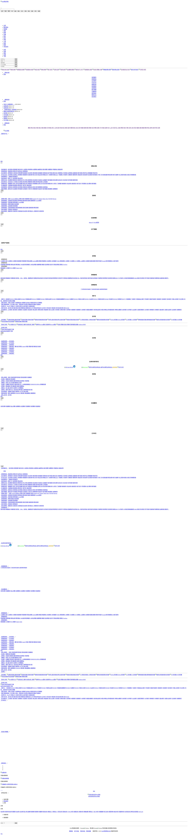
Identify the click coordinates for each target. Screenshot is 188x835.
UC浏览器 (134, 319)
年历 (144, 69)
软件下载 (15, 183)
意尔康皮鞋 (13, 386)
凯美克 (13, 391)
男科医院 (20, 188)
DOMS (32, 384)
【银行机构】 (4, 302)
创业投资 (69, 183)
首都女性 (76, 811)
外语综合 (40, 180)
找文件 (51, 264)
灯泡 (48, 127)
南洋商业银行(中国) (99, 309)
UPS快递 (125, 278)
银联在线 (28, 308)
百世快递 (50, 278)
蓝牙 (69, 127)
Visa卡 (8, 306)
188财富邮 (53, 261)
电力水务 (35, 174)
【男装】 (3, 380)
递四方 (167, 278)
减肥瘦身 (55, 188)
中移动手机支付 (37, 308)
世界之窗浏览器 (61, 319)
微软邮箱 (62, 261)
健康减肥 (86, 811)
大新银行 (83, 309)
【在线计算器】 (5, 731)
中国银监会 (18, 302)
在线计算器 (66, 324)
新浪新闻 (15, 200)
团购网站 (25, 171)
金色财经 (114, 367)
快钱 (19, 308)
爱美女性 (65, 811)
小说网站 (25, 169)
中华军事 (6, 115)
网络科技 (94, 84)
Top (1, 833)
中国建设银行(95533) (30, 299)
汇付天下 (44, 308)
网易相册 (3, 268)
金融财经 (75, 173)
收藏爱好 (50, 169)
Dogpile (34, 198)
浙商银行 (164, 299)
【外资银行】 (4, 309)
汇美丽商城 (26, 389)
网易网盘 (8, 264)
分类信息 (15, 173)
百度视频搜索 (11, 207)
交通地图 (10, 185)
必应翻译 (23, 406)
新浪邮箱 (18, 261)
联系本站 (82, 831)
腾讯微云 (18, 264)
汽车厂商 (100, 174)
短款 (87, 127)
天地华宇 (60, 278)
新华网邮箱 (109, 261)
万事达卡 (12, 306)
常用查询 (10, 173)
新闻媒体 (94, 86)
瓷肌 (7, 389)
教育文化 (94, 95)
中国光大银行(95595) (83, 299)
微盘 (43, 264)
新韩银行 (152, 309)
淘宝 (38, 69)
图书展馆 (50, 180)
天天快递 (45, 278)
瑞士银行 (35, 309)
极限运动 (30, 187)
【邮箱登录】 (4, 613)
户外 (100, 127)
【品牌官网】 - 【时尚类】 (7, 341)
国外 (118, 69)
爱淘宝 (19, 377)
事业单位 (20, 178)
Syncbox (65, 264)
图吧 (29, 200)
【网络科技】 (4, 183)
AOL (37, 198)
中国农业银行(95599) (50, 299)
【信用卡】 (3, 306)
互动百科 (25, 211)
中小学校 (25, 180)
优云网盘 (46, 264)
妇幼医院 (15, 188)
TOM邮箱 (71, 261)
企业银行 (134, 309)
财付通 (13, 308)
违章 (90, 69)
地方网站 (25, 181)
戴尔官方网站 (18, 346)
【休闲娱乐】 (4, 169)
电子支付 (79, 183)
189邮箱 (87, 261)
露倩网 (33, 811)
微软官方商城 (37, 346)
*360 (5, 56)
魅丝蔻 (20, 389)
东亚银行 (25, 309)
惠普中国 (31, 346)
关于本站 (76, 831)
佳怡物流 (110, 278)
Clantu (17, 268)
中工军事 (6, 120)
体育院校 (15, 187)
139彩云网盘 (33, 264)
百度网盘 (3, 264)
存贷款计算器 (11, 301)
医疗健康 (94, 89)
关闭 (2, 190)
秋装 (103, 127)
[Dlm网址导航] (5, 1)
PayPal (67, 308)
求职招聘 (20, 173)
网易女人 (55, 811)
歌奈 (9, 393)
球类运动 (25, 187)
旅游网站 (15, 185)
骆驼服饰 (8, 386)
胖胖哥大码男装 (20, 380)
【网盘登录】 (4, 616)
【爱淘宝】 (3, 763)
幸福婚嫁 (101, 811)
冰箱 (140, 127)
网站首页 (6, 801)
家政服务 (25, 173)
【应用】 (3, 671)
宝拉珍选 (16, 389)
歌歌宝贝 (16, 382)
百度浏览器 (30, 319)
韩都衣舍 (8, 379)
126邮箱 (3, 261)
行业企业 (94, 82)
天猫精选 (29, 377)
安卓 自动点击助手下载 (7, 331)
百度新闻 (10, 200)
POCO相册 (13, 268)
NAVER (50, 198)
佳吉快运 (75, 278)
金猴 (18, 386)
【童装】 (3, 382)
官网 (64, 69)
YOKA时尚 (70, 811)
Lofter (20, 268)
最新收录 (6, 99)
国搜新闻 (33, 200)
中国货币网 (33, 302)
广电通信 (60, 174)
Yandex (40, 198)
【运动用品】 (4, 391)
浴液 (58, 127)
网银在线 (23, 308)
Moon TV (91, 222)
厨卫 (63, 127)
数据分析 (50, 183)
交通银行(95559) (73, 299)
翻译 (73, 69)
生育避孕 (25, 188)
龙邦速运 (95, 278)
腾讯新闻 (25, 200)
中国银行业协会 (25, 302)
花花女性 (60, 811)
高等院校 (30, 180)
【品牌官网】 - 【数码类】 (7, 346)
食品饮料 (80, 174)
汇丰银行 (10, 309)
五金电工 (15, 174)
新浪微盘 (27, 264)
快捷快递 (157, 278)
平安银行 (147, 299)
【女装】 (3, 379)
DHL (21, 278)
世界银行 (68, 309)
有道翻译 (8, 406)
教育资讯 (15, 180)
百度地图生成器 (74, 324)
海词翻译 (33, 406)
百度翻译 (28, 406)
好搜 (23, 198)
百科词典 (55, 180)
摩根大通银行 (118, 309)
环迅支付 (49, 308)
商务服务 (95, 174)
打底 (114, 127)
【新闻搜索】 (4, 200)
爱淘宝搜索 (24, 377)
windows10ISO (82, 324)
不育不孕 (30, 188)
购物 (44, 69)
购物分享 (15, 171)
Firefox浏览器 (121, 319)
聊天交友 (55, 173)
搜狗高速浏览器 (150, 319)
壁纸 (29, 127)
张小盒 (7, 388)
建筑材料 (75, 174)
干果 (127, 127)
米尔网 (5, 113)
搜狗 (5, 53)
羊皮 (61, 127)
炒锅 (153, 127)
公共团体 (45, 181)
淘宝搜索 (16, 204)
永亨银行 (129, 309)
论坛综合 (10, 181)
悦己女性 (106, 811)
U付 (32, 308)
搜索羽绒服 (11, 204)
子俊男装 (26, 380)
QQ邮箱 (14, 261)
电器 (137, 127)
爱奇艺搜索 (25, 207)
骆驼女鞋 (16, 384)
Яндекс (54, 198)
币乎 (122, 367)
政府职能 (15, 178)
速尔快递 (90, 278)
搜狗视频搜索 (18, 207)
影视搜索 (15, 205)
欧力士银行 (52, 309)
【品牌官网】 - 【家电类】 (7, 344)
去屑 (106, 127)
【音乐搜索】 (4, 209)
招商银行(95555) (10, 299)
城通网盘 (39, 264)
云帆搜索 (10, 205)
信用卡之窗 (22, 306)
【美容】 (3, 389)
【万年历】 (3, 700)
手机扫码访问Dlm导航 (94, 796)
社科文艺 (60, 180)
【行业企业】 (4, 174)
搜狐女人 (50, 811)
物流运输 (110, 174)
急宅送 (18, 278)
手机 (156, 127)
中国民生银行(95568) (103, 299)
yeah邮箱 (82, 261)
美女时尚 (116, 811)
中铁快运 (65, 278)
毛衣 (93, 127)
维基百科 (10, 211)
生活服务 (94, 80)
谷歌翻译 (18, 406)
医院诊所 (10, 188)
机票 (109, 69)
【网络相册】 (4, 620)
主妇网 (21, 811)
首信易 (53, 308)
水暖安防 (70, 174)
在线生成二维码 (30, 324)
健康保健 (35, 188)
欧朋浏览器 (44, 319)
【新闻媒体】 (4, 176)
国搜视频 (31, 207)
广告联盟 (59, 183)
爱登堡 (11, 380)
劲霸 (14, 380)
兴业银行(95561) (93, 299)
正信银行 (174, 309)
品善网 (29, 811)
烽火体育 (26, 391)
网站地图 (88, 831)
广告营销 (50, 174)
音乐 (137, 69)
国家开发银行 (153, 299)
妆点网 (2, 811)
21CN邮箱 (77, 261)
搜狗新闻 (20, 200)
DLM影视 (96, 222)
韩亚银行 (46, 309)
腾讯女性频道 (134, 811)
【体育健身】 (4, 187)
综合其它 (94, 96)
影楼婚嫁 (90, 173)
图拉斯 (22, 393)
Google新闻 (38, 200)
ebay (47, 198)
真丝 (34, 127)
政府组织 (94, 93)
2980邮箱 (48, 261)
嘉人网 (25, 811)
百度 (5, 51)
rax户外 (21, 391)
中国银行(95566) (40, 299)
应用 (57, 69)
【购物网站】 (4, 171)
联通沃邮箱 (92, 261)
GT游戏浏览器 (91, 319)
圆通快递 (30, 278)
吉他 (79, 127)
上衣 (111, 127)
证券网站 (70, 173)
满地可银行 (63, 309)
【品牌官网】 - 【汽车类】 (7, 343)
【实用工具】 (4, 327)
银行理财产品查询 (36, 304)
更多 (5, 74)
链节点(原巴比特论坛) (106, 367)
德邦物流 (55, 278)
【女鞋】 (3, 384)
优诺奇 (7, 380)
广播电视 (10, 176)
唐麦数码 (33, 393)
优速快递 (152, 278)
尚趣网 (40, 811)
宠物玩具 (45, 173)
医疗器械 (45, 188)
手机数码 (84, 183)
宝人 (20, 384)
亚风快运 (85, 278)
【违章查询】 (4, 566)
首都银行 (179, 309)
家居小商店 (127, 174)
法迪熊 (15, 388)
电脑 (82, 127)
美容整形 (50, 188)
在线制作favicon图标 (50, 324)
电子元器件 (116, 174)
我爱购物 (111, 811)
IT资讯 (54, 183)
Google (12, 198)
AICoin (71, 367)
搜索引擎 (35, 181)
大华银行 (147, 309)
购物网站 (94, 79)
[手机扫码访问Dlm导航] (94, 794)
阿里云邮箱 (29, 261)
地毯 (42, 127)
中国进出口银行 (140, 299)
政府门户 (10, 178)
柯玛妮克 (11, 384)
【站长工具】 (4, 324)
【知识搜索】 (4, 211)
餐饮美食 (35, 173)
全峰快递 (162, 278)
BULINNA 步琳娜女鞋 (40, 384)
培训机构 (35, 180)
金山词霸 (13, 406)
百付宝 (57, 308)
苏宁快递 (147, 278)
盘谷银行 (162, 309)
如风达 (26, 278)
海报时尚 (81, 811)
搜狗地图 (15, 202)
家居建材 (40, 173)
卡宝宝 (17, 306)
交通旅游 (94, 91)
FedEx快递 (137, 278)
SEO (15, 324)
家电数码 (20, 174)
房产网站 (50, 173)
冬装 (124, 127)
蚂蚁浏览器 (76, 319)
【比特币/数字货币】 (6, 543)
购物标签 (6, 123)
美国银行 (73, 309)
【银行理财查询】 (5, 304)
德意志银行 (41, 309)
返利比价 (20, 171)
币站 (128, 69)
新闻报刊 (15, 176)
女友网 (17, 811)
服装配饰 (25, 174)
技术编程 (20, 183)
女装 (119, 127)
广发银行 (133, 299)
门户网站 (15, 181)
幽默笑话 (40, 169)
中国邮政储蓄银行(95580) (62, 299)
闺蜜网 (14, 811)
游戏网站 (30, 169)
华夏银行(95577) (121, 299)
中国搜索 (27, 198)
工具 (55, 127)
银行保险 (80, 173)
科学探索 (70, 180)
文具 (130, 127)
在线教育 (10, 180)
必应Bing (16, 198)
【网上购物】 (4, 377)
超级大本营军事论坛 (9, 111)
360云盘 (23, 264)
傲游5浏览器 (166, 319)
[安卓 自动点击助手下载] (7, 329)
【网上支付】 (4, 395)
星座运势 (60, 169)
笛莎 (20, 382)
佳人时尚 (96, 811)
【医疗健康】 (4, 188)
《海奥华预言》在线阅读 (10, 109)
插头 (40, 127)
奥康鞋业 (21, 386)
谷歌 (5, 55)
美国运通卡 (32, 306)
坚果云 (61, 264)
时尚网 (6, 811)
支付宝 (9, 308)
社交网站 (20, 181)
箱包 (50, 127)
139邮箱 (67, 261)
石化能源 (90, 174)
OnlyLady (140, 811)
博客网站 (30, 181)
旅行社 (24, 185)
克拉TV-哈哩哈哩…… (9, 104)
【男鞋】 (3, 386)
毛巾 (108, 127)
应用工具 (40, 183)
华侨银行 (57, 309)
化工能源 (121, 174)
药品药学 (40, 188)
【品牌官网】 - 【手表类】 (7, 351)
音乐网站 (10, 169)
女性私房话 (128, 811)
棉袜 (145, 127)
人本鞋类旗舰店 (26, 384)
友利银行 (124, 309)
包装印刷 (30, 174)
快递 (32, 69)
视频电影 (15, 169)
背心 (116, 127)
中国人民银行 (175, 299)
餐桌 (45, 127)
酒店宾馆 (29, 185)
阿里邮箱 (23, 261)
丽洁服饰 (13, 379)
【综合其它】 (4, 181)
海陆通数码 (27, 393)
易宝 (17, 308)
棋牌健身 (40, 187)
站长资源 (45, 183)
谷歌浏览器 (17, 319)
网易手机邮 (98, 261)
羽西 (9, 389)
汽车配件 (65, 174)
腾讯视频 (36, 207)
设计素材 (89, 183)
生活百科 (30, 173)
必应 (5, 49)
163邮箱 (10, 261)
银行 (51, 69)
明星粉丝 (55, 169)
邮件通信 (94, 183)
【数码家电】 (4, 393)
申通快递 (13, 278)
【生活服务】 (4, 173)
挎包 (148, 127)
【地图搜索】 (4, 202)
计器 (100, 69)
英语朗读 (38, 406)
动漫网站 (35, 169)
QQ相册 (8, 268)
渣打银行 (15, 309)
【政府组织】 (4, 178)
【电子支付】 (4, 308)
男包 (32, 127)
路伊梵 (17, 391)
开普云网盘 (56, 264)
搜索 (16, 59)
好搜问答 (41, 211)
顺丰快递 (3, 278)
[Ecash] (77, 367)
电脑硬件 (10, 183)
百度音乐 (10, 209)
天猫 (12, 377)
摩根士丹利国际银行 (109, 309)
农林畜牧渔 (133, 174)
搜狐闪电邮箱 (42, 261)
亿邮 (6, 261)
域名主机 (25, 183)
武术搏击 (20, 187)
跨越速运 (8, 278)
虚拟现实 (74, 183)
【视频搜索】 (4, 207)
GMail (58, 261)
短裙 (85, 127)
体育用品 (45, 187)
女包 (77, 127)
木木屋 (12, 382)
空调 (159, 127)
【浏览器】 (3, 319)
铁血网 (5, 116)
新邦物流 (105, 278)
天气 (81, 69)
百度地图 (10, 202)
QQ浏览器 (179, 319)
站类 (7, 69)
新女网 (10, 811)
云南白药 (6, 106)
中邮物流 (100, 278)
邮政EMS (115, 278)
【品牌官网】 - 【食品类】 (7, 348)
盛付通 (61, 308)
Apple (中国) (25, 346)
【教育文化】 (4, 180)
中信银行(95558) (113, 299)
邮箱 (23, 69)
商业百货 (40, 174)
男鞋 (95, 127)
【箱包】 (3, 388)
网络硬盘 (35, 183)
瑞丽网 (36, 811)
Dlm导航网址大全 (106, 831)
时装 (37, 127)
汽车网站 (65, 173)
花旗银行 (20, 309)
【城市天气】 (4, 133)
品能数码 (13, 393)
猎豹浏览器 (106, 319)
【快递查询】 (4, 507)
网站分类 (6, 72)
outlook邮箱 (35, 261)
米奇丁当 (8, 382)
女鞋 (98, 127)
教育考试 (20, 180)
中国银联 (128, 299)
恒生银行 (30, 309)
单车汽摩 (35, 187)
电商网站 (10, 171)
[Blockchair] (85, 367)
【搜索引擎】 (4, 198)
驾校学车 (95, 173)
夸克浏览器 (11, 321)
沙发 (132, 127)
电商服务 (64, 183)
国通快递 (70, 278)
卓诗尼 (11, 388)
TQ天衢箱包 (20, 388)
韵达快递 (40, 278)
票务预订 (20, 185)
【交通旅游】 (4, 185)
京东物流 (142, 278)
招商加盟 (105, 174)
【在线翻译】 (4, 589)
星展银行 (78, 309)
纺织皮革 (85, 174)
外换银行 (157, 309)
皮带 (151, 127)
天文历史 (65, 180)
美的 (66, 127)
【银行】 (3, 299)
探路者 (9, 391)
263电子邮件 (115, 261)
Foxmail (104, 261)
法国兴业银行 (168, 309)
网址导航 (40, 181)
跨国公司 (45, 174)
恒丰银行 (169, 299)
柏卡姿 (30, 389)
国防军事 (75, 180)
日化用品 (10, 174)
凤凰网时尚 (122, 811)
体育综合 (10, 187)
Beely (12, 389)
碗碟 (71, 127)
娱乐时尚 (20, 169)
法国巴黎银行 (140, 309)
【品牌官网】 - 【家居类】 (7, 350)
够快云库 (13, 264)
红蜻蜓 (7, 384)
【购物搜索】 (4, 204)
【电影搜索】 (4, 205)
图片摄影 (45, 169)
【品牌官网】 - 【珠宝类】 (7, 353)
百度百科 (15, 211)
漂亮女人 (91, 811)
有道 (31, 198)
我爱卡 (27, 306)
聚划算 (15, 377)
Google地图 (21, 202)
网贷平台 (85, 173)
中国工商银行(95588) (19, 299)
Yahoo (44, 198)
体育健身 (94, 87)
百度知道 (20, 211)
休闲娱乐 (94, 77)
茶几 (53, 127)
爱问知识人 (31, 211)
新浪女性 (45, 811)
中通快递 (35, 278)
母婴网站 (60, 173)
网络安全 (30, 183)
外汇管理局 (39, 302)
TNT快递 (120, 278)
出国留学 (45, 180)
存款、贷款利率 (19, 304)
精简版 (71, 831)
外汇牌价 (181, 299)
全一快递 (80, 278)
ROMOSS (18, 393)
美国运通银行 (89, 309)
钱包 (74, 127)
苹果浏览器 (24, 321)
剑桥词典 (3, 406)
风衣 (135, 127)
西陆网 (5, 118)
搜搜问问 (36, 211)
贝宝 (64, 308)
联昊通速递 (131, 278)
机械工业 (55, 174)
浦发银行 (159, 299)
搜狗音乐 (15, 209)
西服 (90, 127)
